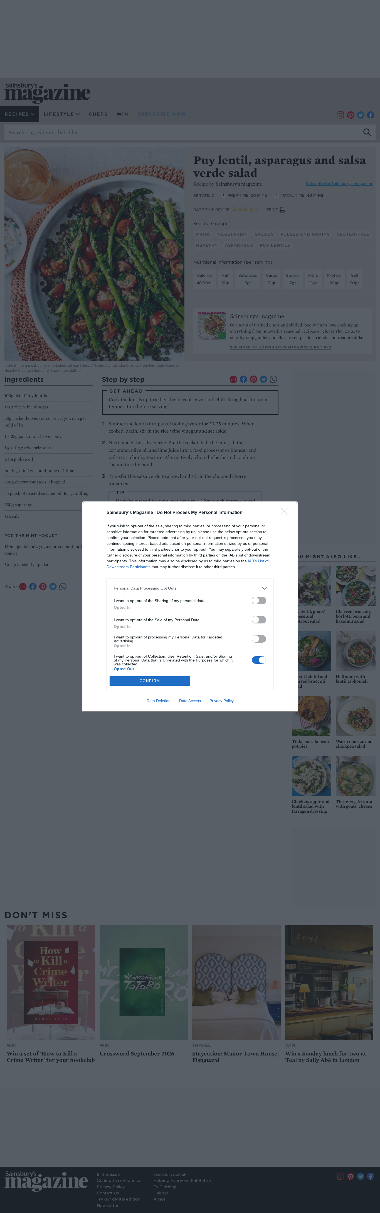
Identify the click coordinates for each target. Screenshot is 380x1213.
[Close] (286, 513)
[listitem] (190, 588)
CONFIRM (150, 681)
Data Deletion (159, 700)
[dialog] (190, 606)
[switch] (259, 600)
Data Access (190, 700)
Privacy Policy (221, 700)
